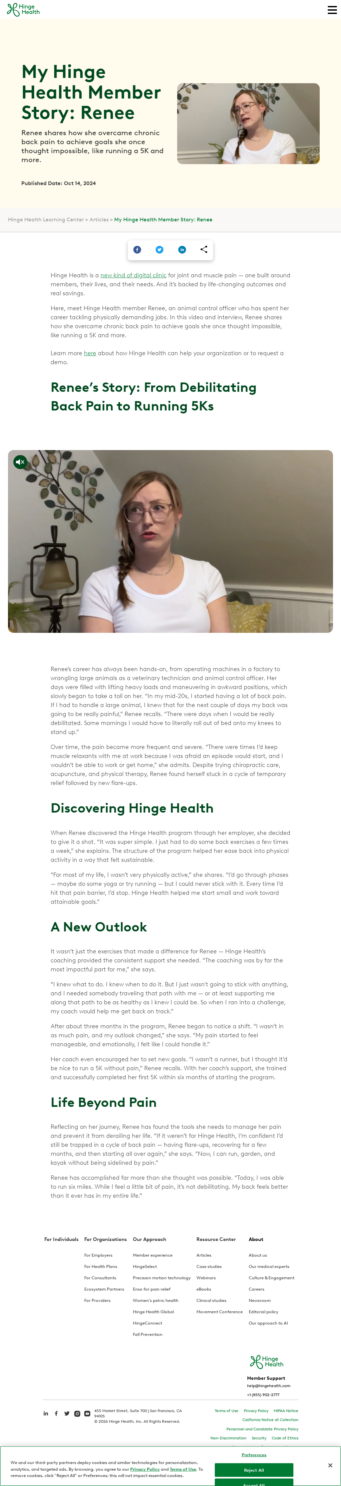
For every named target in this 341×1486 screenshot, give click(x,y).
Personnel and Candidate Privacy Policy (262, 1429)
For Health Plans (100, 1266)
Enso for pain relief (151, 1289)
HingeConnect (147, 1323)
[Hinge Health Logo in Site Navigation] (23, 15)
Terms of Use (226, 1410)
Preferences (254, 1454)
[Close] (330, 1465)
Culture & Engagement (271, 1277)
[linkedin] (182, 250)
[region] (170, 1466)
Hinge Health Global (153, 1311)
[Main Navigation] (332, 9)
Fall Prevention (148, 1334)
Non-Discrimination (228, 1438)
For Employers (98, 1255)
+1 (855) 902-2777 (263, 1394)
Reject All (254, 1469)
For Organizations (105, 1239)
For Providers (97, 1300)
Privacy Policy (256, 1410)
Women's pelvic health (155, 1300)
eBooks (203, 1289)
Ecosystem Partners (104, 1289)
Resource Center (216, 1239)
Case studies (209, 1266)
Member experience (152, 1255)
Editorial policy (263, 1311)
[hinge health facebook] (56, 1417)
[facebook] (137, 250)
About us (258, 1255)
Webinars (206, 1277)
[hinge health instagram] (77, 1413)
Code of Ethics (285, 1438)
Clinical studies (211, 1300)
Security (259, 1438)
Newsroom (260, 1300)
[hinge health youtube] (87, 1413)
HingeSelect (145, 1266)
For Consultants (100, 1277)
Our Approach (149, 1239)
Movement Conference (219, 1311)
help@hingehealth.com (268, 1385)
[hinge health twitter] (67, 1417)
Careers (256, 1289)
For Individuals (61, 1239)
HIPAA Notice (286, 1410)
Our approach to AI (268, 1323)
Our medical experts (269, 1266)
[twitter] (160, 250)
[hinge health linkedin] (45, 1417)
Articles (99, 219)
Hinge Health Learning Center (46, 219)
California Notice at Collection (270, 1419)
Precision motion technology (162, 1277)
